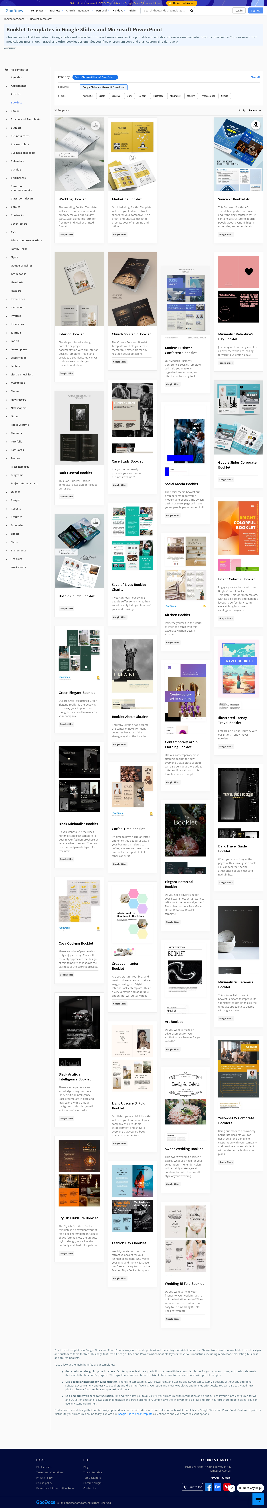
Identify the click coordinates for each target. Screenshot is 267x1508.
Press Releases (20, 466)
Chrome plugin (92, 1483)
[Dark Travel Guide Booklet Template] (238, 801)
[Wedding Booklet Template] (79, 154)
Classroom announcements (21, 188)
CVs (13, 232)
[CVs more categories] (6, 232)
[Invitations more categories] (6, 308)
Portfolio (16, 441)
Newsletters (18, 399)
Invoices (16, 316)
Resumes (16, 517)
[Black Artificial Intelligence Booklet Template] (79, 1030)
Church (70, 10)
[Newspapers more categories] (6, 408)
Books (15, 111)
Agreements (18, 85)
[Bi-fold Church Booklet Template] (79, 551)
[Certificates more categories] (6, 178)
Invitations (18, 307)
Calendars (17, 161)
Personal (101, 10)
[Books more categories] (6, 111)
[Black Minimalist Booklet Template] (79, 779)
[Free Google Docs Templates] (14, 10)
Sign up (255, 10)
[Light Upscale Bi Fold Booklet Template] (132, 1058)
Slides (14, 542)
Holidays (118, 10)
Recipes (15, 500)
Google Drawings (21, 265)
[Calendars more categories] (6, 161)
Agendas (16, 77)
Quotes (15, 491)
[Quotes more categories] (6, 492)
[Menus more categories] (6, 391)
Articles (15, 94)
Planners (16, 433)
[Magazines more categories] (6, 383)
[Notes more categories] (6, 417)
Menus (15, 391)
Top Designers (92, 1477)
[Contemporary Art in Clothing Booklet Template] (185, 697)
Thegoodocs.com (14, 19)
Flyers (14, 257)
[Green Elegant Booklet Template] (79, 655)
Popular (253, 110)
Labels (15, 341)
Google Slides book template (135, 1414)
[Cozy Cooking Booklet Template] (79, 906)
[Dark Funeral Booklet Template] (79, 428)
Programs (17, 475)
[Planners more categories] (6, 433)
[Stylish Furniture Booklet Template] (79, 1173)
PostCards (17, 450)
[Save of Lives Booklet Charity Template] (132, 540)
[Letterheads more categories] (6, 358)
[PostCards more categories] (6, 450)
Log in (239, 10)
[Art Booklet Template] (185, 977)
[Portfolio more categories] (6, 442)
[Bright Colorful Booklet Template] (238, 534)
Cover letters (19, 223)
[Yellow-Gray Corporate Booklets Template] (238, 1073)
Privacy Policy (44, 1477)
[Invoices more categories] (6, 316)
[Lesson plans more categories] (6, 349)
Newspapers (18, 408)
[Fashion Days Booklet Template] (132, 1198)
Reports (16, 508)
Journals (16, 332)
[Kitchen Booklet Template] (185, 570)
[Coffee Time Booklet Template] (132, 791)
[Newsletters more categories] (6, 400)
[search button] (192, 10)
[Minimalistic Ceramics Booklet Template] (238, 937)
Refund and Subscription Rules (55, 1488)
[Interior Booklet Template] (79, 289)
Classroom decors (22, 198)
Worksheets (18, 567)
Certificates (18, 178)
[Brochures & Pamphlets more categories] (6, 119)
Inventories (18, 299)
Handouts (17, 282)
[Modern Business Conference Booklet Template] (185, 303)
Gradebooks (18, 274)
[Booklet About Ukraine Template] (132, 672)
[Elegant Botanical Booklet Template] (185, 837)
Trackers (16, 559)
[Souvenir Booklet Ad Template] (238, 154)
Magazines (18, 383)
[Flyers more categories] (6, 257)
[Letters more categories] (6, 366)
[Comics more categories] (6, 207)
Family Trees (19, 248)
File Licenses (44, 1467)
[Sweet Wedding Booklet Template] (185, 1104)
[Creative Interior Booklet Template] (132, 919)
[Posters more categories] (6, 458)
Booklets (16, 102)
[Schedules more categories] (6, 525)
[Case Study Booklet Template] (132, 416)
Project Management (24, 483)
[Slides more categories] (6, 542)
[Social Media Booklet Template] (185, 439)
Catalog (16, 169)
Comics (15, 207)
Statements (18, 550)
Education (84, 10)
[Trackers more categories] (6, 559)
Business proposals (23, 152)
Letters (15, 366)
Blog (86, 1467)
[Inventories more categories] (6, 299)
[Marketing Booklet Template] (132, 154)
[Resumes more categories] (6, 517)
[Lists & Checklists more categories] (6, 375)
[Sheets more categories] (6, 534)
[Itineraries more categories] (6, 324)
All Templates (19, 69)
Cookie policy (44, 1483)
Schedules (17, 525)
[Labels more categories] (6, 341)
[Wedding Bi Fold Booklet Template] (185, 1239)
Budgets (16, 127)
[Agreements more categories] (6, 86)
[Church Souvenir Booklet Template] (132, 289)
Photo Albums (20, 424)
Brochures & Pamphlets (26, 119)
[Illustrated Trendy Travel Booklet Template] (238, 673)
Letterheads (18, 357)
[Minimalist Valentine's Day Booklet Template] (238, 289)
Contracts (17, 215)
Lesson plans (19, 349)
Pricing (133, 10)
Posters (15, 458)
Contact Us (89, 1488)
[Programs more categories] (6, 475)
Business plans (20, 144)
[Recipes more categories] (6, 500)
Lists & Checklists (22, 374)
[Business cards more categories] (6, 136)
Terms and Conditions (49, 1472)
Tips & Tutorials (92, 1472)
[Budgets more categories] (6, 128)
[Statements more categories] (6, 551)
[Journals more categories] (6, 333)
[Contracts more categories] (6, 215)
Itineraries (17, 324)
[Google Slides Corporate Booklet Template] (238, 418)
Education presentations (27, 240)
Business (54, 10)
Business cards (20, 136)
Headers (16, 290)
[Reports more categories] (6, 509)
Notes (15, 416)
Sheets (15, 533)
